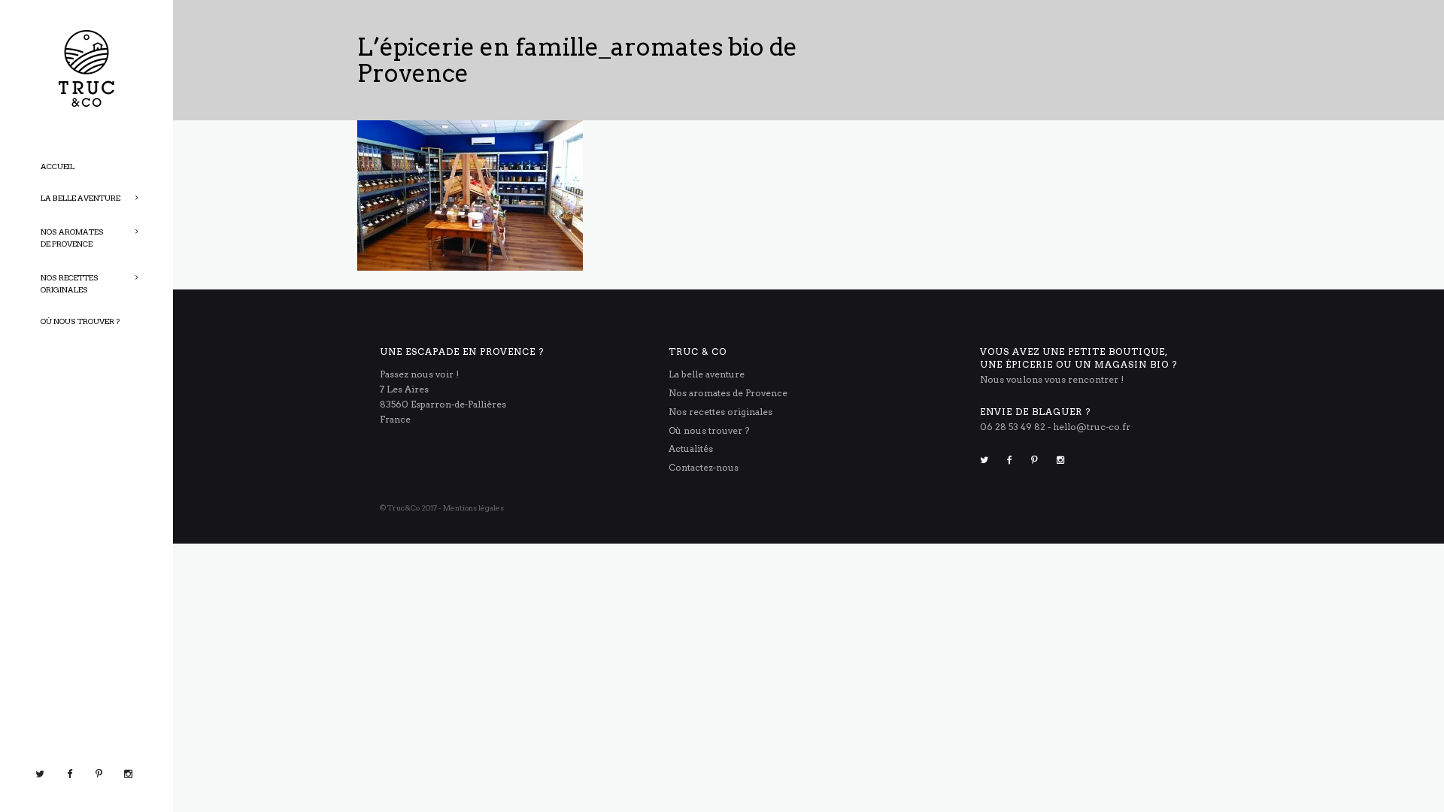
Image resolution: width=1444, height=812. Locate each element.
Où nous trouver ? (709, 430)
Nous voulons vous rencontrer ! (1052, 379)
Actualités (691, 448)
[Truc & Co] (86, 67)
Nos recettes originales (720, 411)
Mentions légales (473, 507)
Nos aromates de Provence (728, 392)
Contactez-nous (704, 467)
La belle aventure (707, 374)
